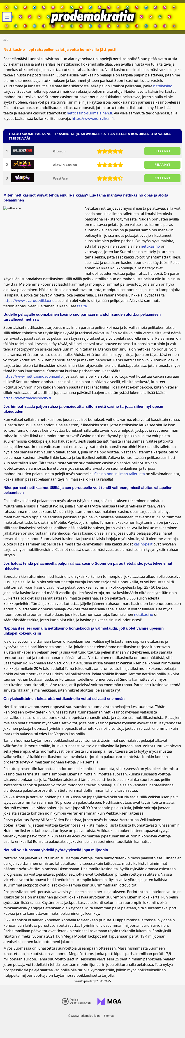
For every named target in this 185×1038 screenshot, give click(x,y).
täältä (82, 305)
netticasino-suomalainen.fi (89, 113)
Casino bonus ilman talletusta (119, 473)
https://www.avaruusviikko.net (29, 300)
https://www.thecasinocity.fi (27, 398)
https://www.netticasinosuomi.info (33, 376)
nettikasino (162, 85)
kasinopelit (143, 544)
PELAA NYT (162, 151)
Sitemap (109, 1016)
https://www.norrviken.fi (93, 118)
